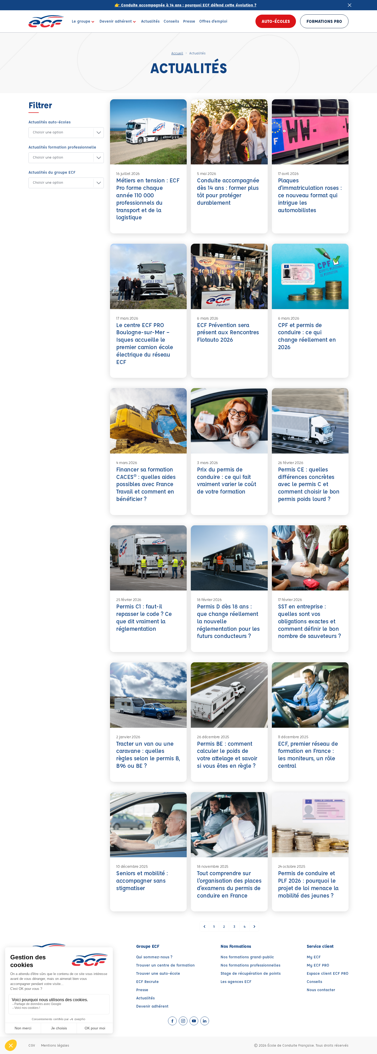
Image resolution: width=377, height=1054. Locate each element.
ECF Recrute (147, 981)
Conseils (314, 981)
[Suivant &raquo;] (254, 926)
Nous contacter (321, 989)
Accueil (177, 53)
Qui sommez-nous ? (154, 956)
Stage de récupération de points (251, 973)
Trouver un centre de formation (165, 965)
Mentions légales (55, 1045)
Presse (142, 989)
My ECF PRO (318, 965)
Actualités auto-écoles (49, 122)
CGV (31, 1045)
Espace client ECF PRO (328, 973)
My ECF (314, 956)
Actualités (145, 998)
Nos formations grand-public (247, 956)
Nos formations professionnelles (250, 965)
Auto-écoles (276, 21)
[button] (62, 133)
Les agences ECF (236, 981)
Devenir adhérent (152, 1006)
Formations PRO (324, 21)
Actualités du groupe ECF (51, 172)
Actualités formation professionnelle (62, 147)
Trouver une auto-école (158, 973)
